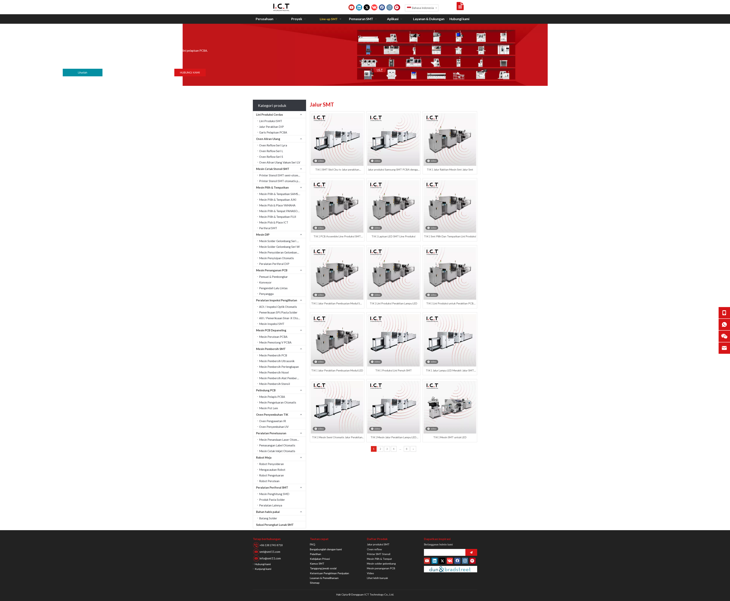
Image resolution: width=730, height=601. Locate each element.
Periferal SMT (268, 228)
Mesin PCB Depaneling (271, 330)
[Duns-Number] (450, 569)
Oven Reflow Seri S (271, 156)
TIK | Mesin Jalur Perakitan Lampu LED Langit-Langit (393, 437)
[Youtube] (351, 7)
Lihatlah (82, 72)
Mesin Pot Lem (268, 408)
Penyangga (266, 293)
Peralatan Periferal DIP (274, 263)
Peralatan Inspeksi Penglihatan (276, 300)
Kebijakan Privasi (320, 558)
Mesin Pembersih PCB (273, 355)
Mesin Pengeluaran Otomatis (277, 402)
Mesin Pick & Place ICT (273, 222)
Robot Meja (263, 457)
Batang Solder (268, 518)
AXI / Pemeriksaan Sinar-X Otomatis (282, 318)
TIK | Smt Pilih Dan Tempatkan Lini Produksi (450, 236)
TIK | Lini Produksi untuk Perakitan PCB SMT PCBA (450, 303)
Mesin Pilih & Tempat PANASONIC (280, 211)
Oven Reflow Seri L (271, 151)
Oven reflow (374, 549)
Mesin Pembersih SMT (271, 349)
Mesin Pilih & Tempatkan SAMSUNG (281, 194)
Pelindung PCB (266, 390)
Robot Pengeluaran (271, 475)
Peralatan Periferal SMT (272, 487)
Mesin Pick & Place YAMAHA (277, 205)
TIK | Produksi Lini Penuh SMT (393, 370)
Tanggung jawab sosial (323, 568)
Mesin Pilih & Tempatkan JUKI (277, 199)
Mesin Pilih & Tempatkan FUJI (277, 216)
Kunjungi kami (263, 568)
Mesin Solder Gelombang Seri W (279, 246)
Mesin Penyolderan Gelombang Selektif (282, 252)
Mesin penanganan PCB (381, 568)
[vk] (374, 7)
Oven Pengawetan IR (272, 421)
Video (370, 573)
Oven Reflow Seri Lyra (273, 145)
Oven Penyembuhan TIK (272, 414)
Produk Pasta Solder (272, 499)
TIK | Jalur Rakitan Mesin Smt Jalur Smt (450, 169)
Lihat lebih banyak (377, 578)
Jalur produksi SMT (378, 544)
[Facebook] (382, 7)
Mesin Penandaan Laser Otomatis (280, 439)
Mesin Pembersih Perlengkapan (279, 366)
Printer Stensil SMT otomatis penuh (281, 181)
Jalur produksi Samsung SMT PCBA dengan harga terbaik (393, 169)
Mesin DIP (262, 234)
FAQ (312, 544)
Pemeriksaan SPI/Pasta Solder (278, 312)
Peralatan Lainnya (270, 505)
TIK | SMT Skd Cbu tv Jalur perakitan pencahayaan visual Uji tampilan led (337, 169)
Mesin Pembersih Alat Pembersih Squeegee (282, 378)
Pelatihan (315, 554)
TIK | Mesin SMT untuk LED (450, 437)
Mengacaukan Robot (272, 469)
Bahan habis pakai (268, 511)
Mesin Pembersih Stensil (274, 383)
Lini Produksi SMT (270, 121)
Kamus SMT (317, 563)
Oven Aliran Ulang (268, 139)
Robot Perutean (269, 481)
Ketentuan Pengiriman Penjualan (329, 573)
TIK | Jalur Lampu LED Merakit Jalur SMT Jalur (450, 370)
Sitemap (315, 582)
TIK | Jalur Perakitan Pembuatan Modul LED (337, 370)
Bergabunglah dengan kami (326, 549)
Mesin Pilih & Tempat (379, 558)
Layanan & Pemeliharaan (324, 578)
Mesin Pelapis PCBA (272, 396)
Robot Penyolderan (271, 464)
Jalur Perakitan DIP (271, 126)
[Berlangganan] (471, 552)
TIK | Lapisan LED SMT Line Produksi (393, 236)
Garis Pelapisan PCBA (273, 132)
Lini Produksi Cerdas (269, 114)
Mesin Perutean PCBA (273, 336)
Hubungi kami (263, 564)
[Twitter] (367, 7)
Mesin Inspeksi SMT (271, 323)
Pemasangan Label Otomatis (277, 445)
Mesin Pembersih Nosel (274, 372)
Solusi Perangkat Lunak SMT (275, 524)
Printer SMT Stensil (378, 554)
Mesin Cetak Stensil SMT (272, 169)
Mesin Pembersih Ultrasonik (276, 361)
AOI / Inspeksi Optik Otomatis (278, 306)
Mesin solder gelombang (381, 563)
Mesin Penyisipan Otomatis (276, 258)
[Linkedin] (359, 7)
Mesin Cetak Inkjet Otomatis (277, 451)
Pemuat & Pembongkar (273, 276)
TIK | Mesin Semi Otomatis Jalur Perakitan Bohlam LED (337, 437)
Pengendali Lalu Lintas (273, 288)
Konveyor (265, 282)
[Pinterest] (397, 7)
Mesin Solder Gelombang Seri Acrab (281, 241)
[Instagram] (389, 7)
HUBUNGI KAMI (190, 72)
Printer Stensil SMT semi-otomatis (281, 175)
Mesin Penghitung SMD (274, 494)
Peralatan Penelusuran (271, 433)
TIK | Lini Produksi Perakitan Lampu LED (393, 303)
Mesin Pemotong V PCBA (275, 342)
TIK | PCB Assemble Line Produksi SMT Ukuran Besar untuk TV (337, 236)
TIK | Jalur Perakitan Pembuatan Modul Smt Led (337, 303)
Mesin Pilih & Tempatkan (272, 187)
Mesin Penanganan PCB (271, 270)
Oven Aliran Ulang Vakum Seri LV (279, 162)
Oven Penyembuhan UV (274, 426)
